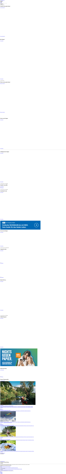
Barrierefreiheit (4, 470)
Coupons (8, 466)
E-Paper (3, 466)
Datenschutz (7, 470)
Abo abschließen (8, 467)
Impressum (1, 470)
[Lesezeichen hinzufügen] (0, 408)
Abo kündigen (12, 467)
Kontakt (6, 467)
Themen (9, 466)
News (4, 466)
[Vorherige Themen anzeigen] (0, 376)
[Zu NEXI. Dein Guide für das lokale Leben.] (20, 229)
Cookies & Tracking (11, 470)
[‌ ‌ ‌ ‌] (33, 115)
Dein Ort (1, 466)
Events (6, 466)
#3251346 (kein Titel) (2, 467)
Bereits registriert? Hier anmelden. (7, 465)
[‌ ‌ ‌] (33, 371)
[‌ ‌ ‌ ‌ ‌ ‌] (33, 253)
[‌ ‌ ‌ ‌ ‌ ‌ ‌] (33, 195)
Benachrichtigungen (16, 467)
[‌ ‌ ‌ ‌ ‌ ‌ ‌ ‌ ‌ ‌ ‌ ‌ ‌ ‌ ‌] (33, 12)
